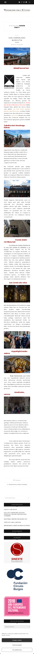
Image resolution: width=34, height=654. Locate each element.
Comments (17, 480)
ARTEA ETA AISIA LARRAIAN (12, 522)
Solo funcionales (17, 645)
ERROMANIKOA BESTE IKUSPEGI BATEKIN (17, 525)
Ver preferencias (17, 650)
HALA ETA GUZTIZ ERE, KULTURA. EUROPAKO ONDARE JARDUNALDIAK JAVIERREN (15, 514)
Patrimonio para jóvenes (18, 484)
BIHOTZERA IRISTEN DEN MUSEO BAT (15, 519)
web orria (14, 115)
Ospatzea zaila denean (10, 509)
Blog (17, 35)
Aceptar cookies (17, 640)
